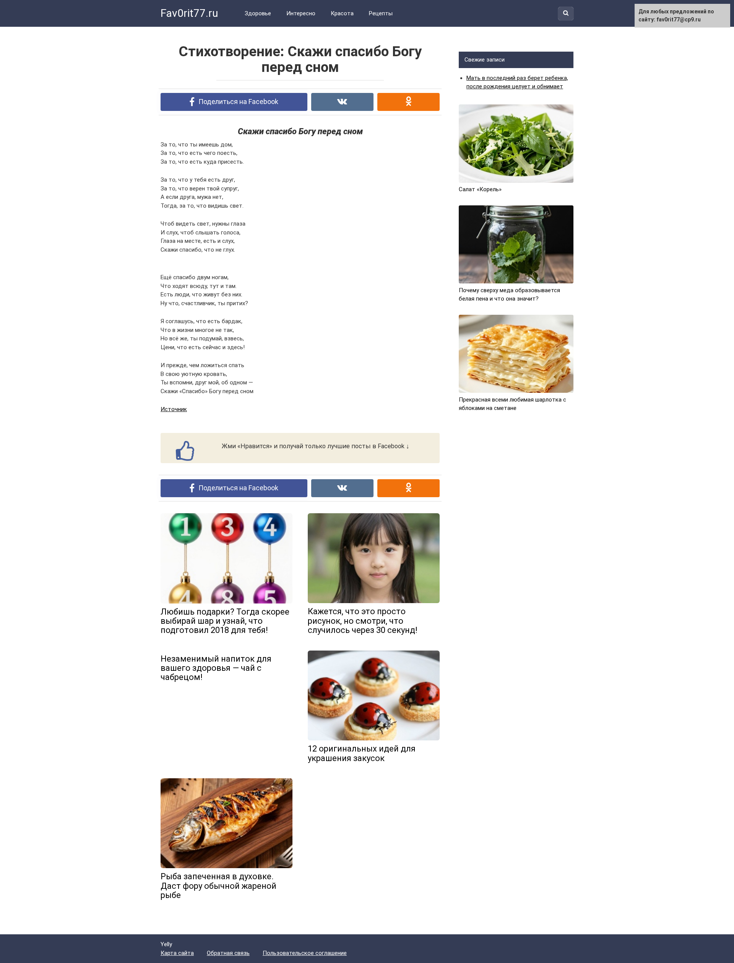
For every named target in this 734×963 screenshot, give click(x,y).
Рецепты (381, 13)
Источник (174, 409)
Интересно (300, 13)
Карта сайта (177, 953)
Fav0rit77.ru (189, 13)
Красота (342, 13)
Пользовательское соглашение (305, 953)
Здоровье (258, 13)
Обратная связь (228, 953)
